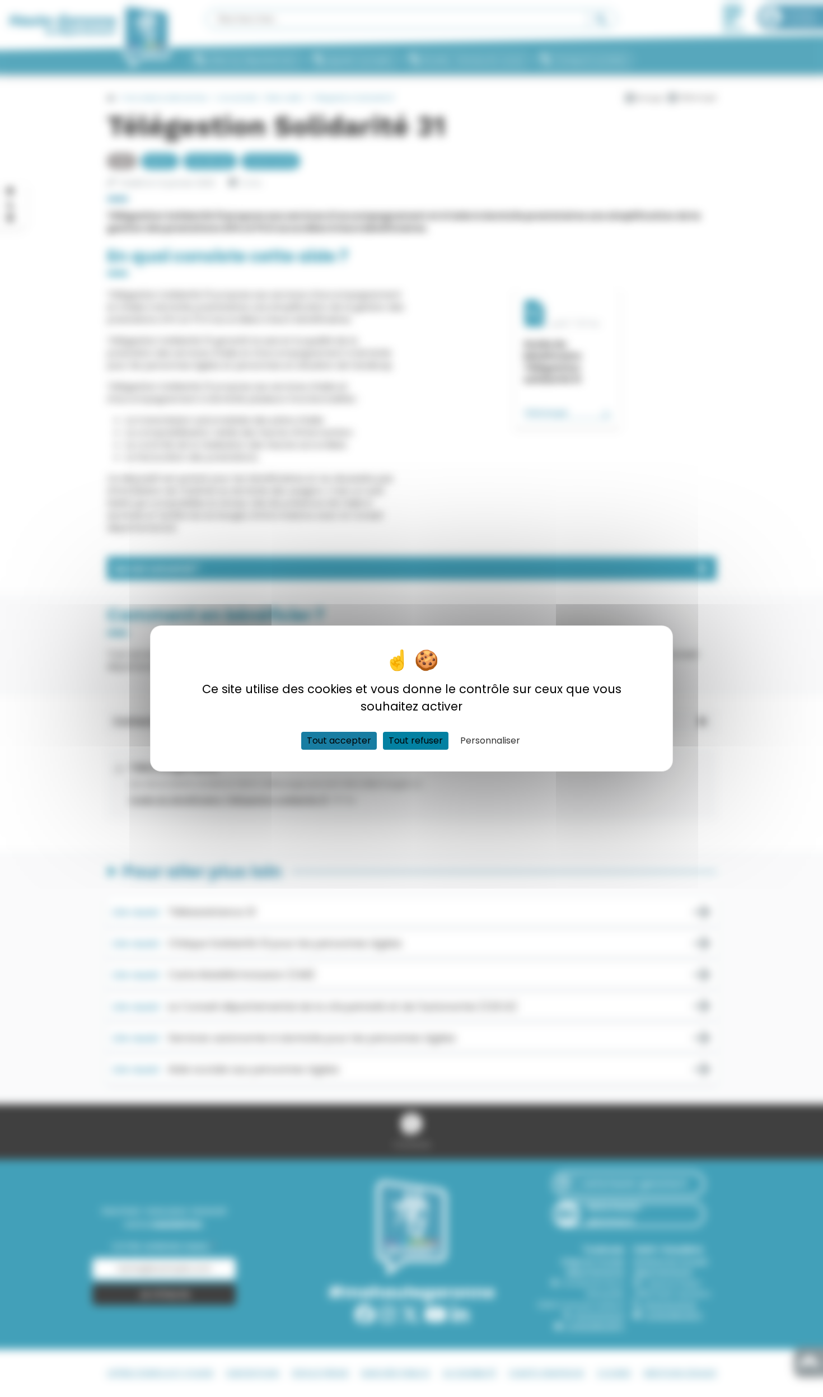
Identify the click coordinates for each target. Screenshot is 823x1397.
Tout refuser (416, 740)
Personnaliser (490, 740)
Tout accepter (339, 740)
